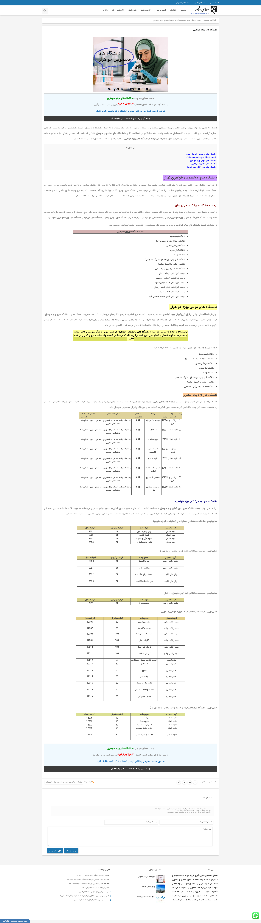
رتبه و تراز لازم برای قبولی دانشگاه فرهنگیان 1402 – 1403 (84, 879)
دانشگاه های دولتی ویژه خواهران (202, 160)
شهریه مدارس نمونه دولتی (146, 876)
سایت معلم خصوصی (182, 2)
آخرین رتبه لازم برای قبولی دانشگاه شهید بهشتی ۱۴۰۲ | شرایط (80, 895)
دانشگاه (173, 10)
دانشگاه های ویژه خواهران (205, 30)
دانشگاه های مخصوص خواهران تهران (201, 154)
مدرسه (183, 10)
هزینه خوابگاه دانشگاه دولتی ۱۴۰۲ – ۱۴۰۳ (89, 875)
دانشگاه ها (192, 20)
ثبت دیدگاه (70, 851)
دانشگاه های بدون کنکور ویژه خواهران (201, 167)
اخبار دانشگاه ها (180, 20)
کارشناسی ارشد (118, 10)
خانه (199, 20)
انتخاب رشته (146, 10)
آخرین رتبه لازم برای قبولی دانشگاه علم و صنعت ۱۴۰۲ (86, 883)
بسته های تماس (200, 2)
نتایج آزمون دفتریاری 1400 (146, 896)
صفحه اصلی (214, 2)
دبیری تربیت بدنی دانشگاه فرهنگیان (90, 891)
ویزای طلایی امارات (148, 886)
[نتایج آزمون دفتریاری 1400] (160, 898)
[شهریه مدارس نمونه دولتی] (160, 879)
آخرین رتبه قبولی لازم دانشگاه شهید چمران (88, 900)
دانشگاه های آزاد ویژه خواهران (203, 164)
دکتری (105, 10)
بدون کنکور (132, 10)
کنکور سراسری (160, 10)
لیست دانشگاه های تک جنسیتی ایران (201, 157)
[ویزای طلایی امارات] (160, 889)
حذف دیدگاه (53, 851)
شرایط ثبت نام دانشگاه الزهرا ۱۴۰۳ (93, 887)
